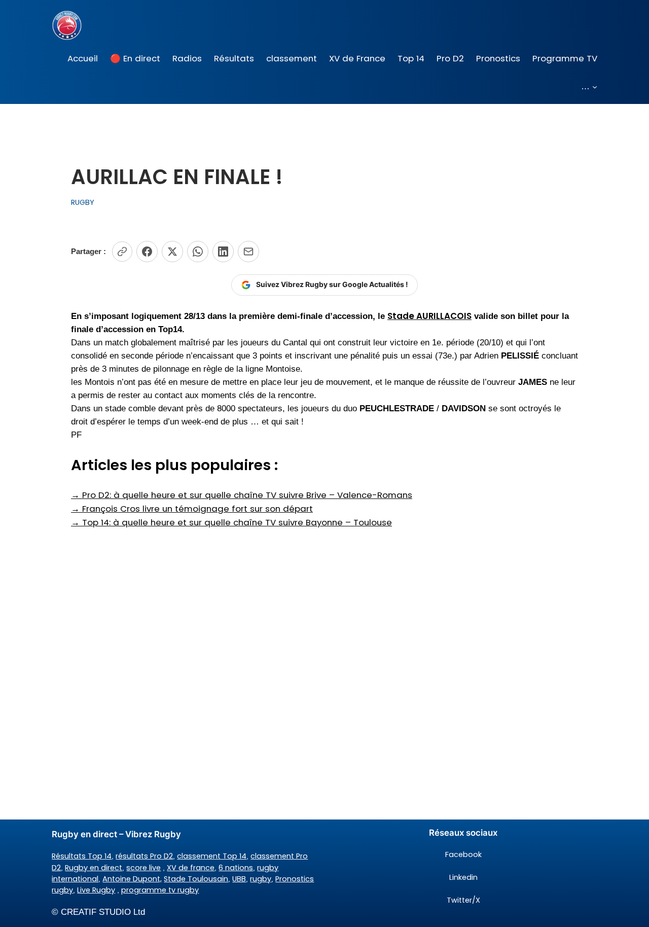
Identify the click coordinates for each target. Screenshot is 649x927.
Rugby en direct (93, 868)
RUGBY (82, 202)
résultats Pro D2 (144, 856)
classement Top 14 (211, 856)
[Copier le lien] (122, 251)
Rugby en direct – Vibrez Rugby (116, 834)
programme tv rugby (160, 890)
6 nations (236, 868)
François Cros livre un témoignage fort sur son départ (192, 509)
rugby (260, 879)
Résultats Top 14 (82, 856)
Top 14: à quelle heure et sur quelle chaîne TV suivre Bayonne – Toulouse (231, 522)
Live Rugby (96, 890)
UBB (239, 879)
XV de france (190, 868)
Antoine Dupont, (132, 879)
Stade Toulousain (196, 879)
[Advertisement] (324, 610)
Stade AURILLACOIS (429, 316)
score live (143, 868)
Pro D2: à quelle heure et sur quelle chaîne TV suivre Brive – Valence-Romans (241, 495)
